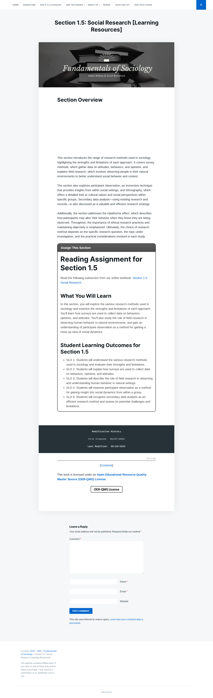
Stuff (32, 651)
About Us (93, 5)
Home (16, 5)
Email (123, 591)
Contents (106, 465)
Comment (75, 539)
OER (39, 651)
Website (124, 601)
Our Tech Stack (143, 5)
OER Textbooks (74, 5)
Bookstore (29, 5)
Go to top (151, 458)
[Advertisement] (106, 126)
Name (124, 581)
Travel (107, 5)
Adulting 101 (122, 5)
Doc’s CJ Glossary (51, 5)
